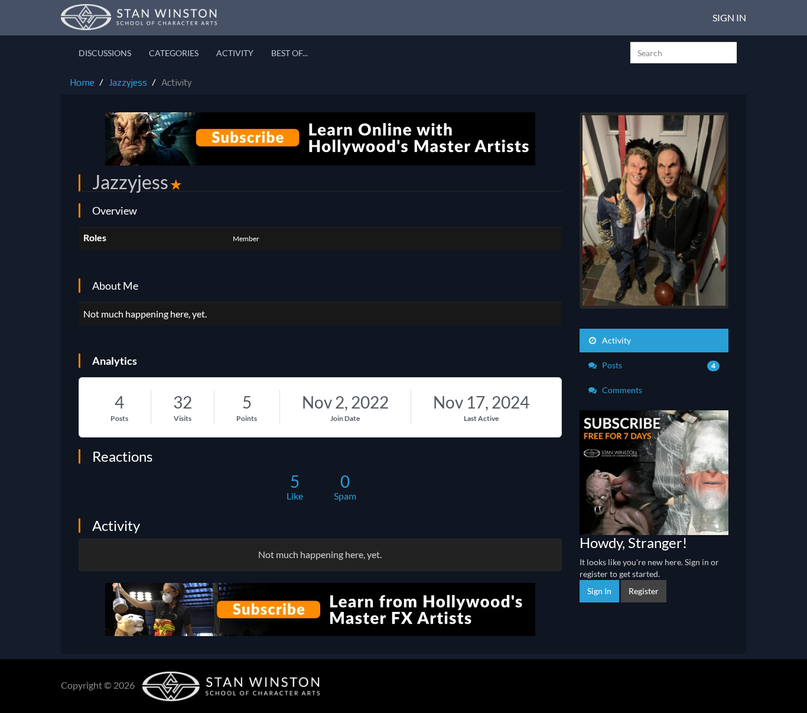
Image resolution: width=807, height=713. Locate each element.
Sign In (729, 17)
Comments (621, 390)
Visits (182, 418)
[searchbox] (683, 52)
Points (246, 418)
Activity (234, 53)
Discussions (105, 53)
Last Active (481, 418)
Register (644, 591)
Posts (119, 418)
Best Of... (289, 53)
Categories (174, 53)
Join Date (345, 418)
